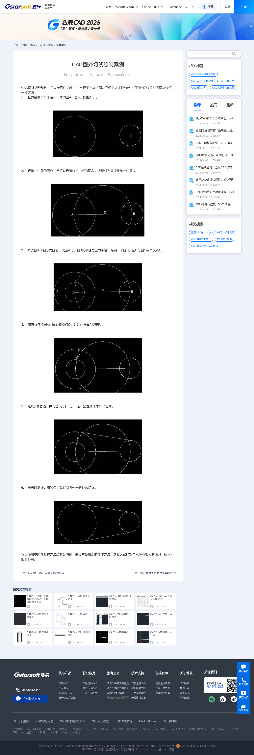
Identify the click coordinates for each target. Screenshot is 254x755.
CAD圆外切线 (121, 74)
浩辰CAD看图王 (67, 697)
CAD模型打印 (198, 87)
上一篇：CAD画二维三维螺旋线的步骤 (40, 573)
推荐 (197, 105)
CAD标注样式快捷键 (202, 81)
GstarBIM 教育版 (116, 693)
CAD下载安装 (219, 729)
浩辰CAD (63, 683)
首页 (109, 7)
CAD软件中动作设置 (223, 87)
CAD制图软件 (177, 729)
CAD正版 (50, 729)
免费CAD (63, 729)
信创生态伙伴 (163, 683)
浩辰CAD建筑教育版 (118, 683)
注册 (244, 6)
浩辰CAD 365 (66, 693)
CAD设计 (118, 729)
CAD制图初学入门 (198, 729)
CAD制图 (18, 729)
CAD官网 (40, 732)
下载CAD (77, 729)
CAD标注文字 (226, 81)
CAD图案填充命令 (201, 239)
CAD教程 (132, 729)
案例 (157, 7)
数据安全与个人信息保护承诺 (121, 749)
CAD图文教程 (45, 45)
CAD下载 (169, 749)
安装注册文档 (138, 683)
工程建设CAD (90, 683)
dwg (64, 732)
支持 (144, 7)
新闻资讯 (185, 697)
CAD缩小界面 (224, 239)
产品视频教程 (138, 693)
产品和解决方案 (124, 7)
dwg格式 (75, 732)
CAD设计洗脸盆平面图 (203, 74)
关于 (188, 7)
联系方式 (185, 693)
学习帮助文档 (138, 688)
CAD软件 (156, 749)
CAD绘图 (54, 732)
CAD (15, 45)
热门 (213, 105)
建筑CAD (105, 729)
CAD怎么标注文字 (224, 232)
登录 (227, 6)
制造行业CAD (90, 688)
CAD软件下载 (33, 729)
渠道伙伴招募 (163, 693)
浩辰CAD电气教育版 (118, 688)
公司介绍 (185, 683)
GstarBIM (63, 688)
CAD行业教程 (28, 45)
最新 (230, 105)
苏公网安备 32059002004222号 (197, 746)
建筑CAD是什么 (199, 232)
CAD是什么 (160, 729)
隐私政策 (99, 749)
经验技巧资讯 (138, 697)
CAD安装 (146, 729)
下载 (211, 6)
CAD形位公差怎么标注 (203, 246)
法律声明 (86, 749)
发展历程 (185, 688)
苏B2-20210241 (167, 746)
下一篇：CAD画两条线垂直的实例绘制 (152, 573)
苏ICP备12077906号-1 (116, 746)
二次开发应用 (90, 693)
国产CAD (91, 729)
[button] (124, 35)
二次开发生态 (163, 688)
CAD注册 (26, 732)
